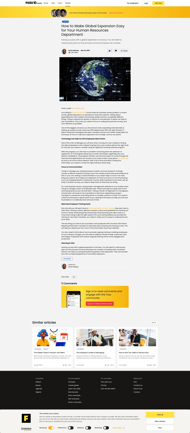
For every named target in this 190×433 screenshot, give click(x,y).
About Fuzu (138, 389)
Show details (117, 428)
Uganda (39, 389)
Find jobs (71, 382)
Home (45, 3)
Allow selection (160, 421)
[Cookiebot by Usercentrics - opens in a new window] (26, 429)
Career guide (73, 385)
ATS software (123, 158)
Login (146, 3)
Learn (60, 3)
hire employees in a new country (101, 208)
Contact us (138, 385)
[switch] (71, 427)
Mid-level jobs (73, 399)
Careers (137, 392)
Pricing (103, 385)
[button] (74, 277)
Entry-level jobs (74, 395)
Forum (67, 3)
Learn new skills (74, 389)
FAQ (135, 382)
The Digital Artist (78, 108)
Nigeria (38, 392)
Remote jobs (73, 392)
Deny (160, 428)
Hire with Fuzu (106, 382)
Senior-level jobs (74, 402)
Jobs (53, 3)
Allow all (160, 415)
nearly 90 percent (79, 113)
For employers (133, 3)
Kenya (38, 385)
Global (38, 382)
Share (125, 51)
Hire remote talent (108, 389)
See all (154, 322)
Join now (158, 3)
